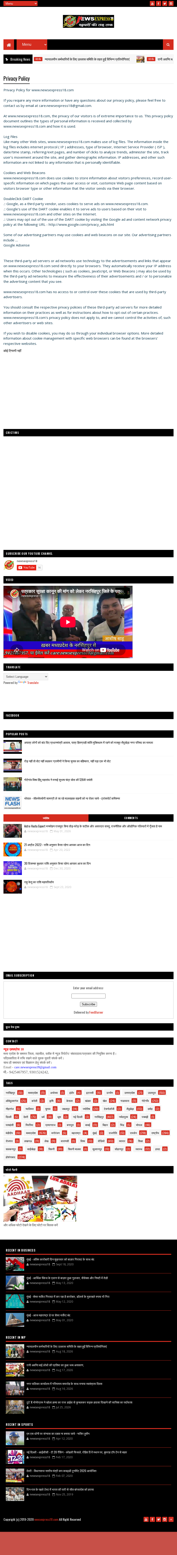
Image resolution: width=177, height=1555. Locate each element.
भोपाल (139, 1125)
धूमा (59, 1117)
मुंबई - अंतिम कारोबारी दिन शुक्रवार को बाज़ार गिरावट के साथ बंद (60, 1259)
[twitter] (164, 3)
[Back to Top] (171, 1519)
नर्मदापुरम (123, 1117)
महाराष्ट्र (76, 1133)
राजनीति (113, 1133)
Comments (131, 818)
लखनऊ (28, 1141)
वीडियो (101, 1141)
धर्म (42, 1117)
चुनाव (47, 1109)
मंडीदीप (9, 1133)
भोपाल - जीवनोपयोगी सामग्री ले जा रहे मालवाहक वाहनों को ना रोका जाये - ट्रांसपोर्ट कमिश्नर (72, 798)
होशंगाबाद (10, 1157)
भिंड (122, 1125)
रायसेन (133, 1133)
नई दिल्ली (78, 1117)
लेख (46, 1141)
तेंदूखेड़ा (130, 1109)
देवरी (26, 1117)
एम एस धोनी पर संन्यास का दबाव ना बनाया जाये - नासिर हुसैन (58, 1433)
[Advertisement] (88, 698)
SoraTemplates (100, 1527)
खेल (105, 1101)
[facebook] (158, 3)
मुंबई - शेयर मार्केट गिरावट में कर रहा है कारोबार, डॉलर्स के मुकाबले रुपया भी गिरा (68, 1296)
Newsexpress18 (135, 1527)
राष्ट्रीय (155, 1133)
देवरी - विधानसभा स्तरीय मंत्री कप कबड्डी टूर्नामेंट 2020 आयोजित (61, 1470)
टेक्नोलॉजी (109, 1109)
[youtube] (152, 3)
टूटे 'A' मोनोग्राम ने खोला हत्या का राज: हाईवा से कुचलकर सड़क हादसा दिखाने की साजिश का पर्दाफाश (79, 1402)
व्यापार (122, 1141)
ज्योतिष (46, 818)
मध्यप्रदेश (33, 1093)
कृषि (51, 1101)
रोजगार (9, 1141)
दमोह (150, 1109)
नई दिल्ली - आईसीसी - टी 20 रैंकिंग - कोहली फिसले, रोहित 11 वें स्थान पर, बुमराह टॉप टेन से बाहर (77, 1452)
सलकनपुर (11, 1149)
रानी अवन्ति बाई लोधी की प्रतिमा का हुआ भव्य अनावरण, (55, 1365)
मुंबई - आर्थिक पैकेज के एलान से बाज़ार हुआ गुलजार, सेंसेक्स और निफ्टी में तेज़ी (67, 1277)
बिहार (105, 1125)
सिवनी (51, 1149)
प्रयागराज (50, 1125)
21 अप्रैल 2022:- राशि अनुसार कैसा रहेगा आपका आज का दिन (57, 844)
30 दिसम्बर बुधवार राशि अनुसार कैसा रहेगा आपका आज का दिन (57, 863)
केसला (69, 1101)
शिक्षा (140, 1141)
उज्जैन (109, 1093)
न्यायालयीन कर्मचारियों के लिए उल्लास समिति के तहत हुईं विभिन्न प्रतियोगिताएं (66, 59)
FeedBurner (96, 1012)
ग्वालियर (30, 1109)
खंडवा (88, 1101)
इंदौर (71, 1093)
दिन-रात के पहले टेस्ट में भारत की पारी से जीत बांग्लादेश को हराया (60, 1489)
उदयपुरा (152, 1093)
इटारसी (90, 1093)
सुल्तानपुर (97, 1149)
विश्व (82, 1141)
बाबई (87, 1125)
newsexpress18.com (46, 1519)
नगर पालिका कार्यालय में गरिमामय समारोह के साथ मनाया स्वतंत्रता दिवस (64, 1383)
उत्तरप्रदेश (129, 1093)
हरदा (157, 1149)
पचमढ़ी (145, 1117)
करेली (34, 1101)
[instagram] (171, 3)
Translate (32, 682)
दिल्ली (9, 1117)
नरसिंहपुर (10, 1093)
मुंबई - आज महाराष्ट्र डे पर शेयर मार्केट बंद (48, 1315)
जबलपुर (66, 1109)
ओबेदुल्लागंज (12, 1101)
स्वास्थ (139, 1149)
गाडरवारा (125, 1101)
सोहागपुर (119, 1149)
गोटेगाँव (130, 59)
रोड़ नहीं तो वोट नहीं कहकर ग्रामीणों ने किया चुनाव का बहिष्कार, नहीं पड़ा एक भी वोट (67, 761)
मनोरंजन (55, 1133)
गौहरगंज (10, 1109)
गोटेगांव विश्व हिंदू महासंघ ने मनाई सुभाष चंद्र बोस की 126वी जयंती (58, 779)
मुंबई (95, 1133)
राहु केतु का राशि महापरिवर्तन (39, 882)
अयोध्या (54, 1093)
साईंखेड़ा (31, 1149)
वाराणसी (65, 1141)
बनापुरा (70, 1125)
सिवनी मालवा (74, 1149)
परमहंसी (10, 1125)
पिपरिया (29, 1125)
